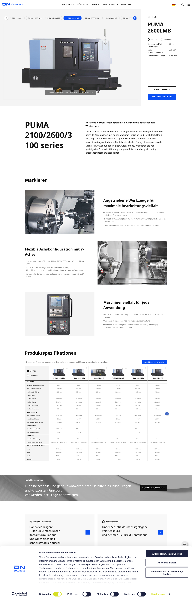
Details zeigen (158, 594)
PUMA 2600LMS (92, 18)
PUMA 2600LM (53, 18)
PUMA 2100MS (16, 18)
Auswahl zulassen (167, 562)
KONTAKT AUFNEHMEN (153, 487)
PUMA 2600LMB (72, 18)
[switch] (87, 594)
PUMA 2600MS (129, 18)
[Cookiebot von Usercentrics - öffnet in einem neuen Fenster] (19, 594)
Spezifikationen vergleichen (154, 362)
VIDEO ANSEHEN (162, 89)
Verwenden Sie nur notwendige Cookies (167, 572)
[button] (134, 18)
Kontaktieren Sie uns (162, 96)
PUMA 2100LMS (35, 18)
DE (174, 4)
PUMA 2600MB (111, 18)
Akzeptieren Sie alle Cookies (167, 554)
